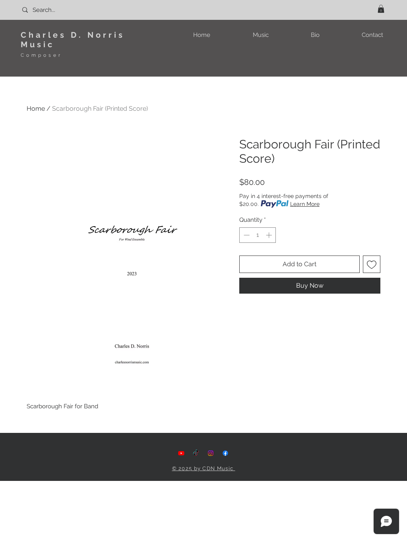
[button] (381, 9)
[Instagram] (210, 453)
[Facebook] (225, 453)
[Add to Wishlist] (371, 264)
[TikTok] (196, 453)
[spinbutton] (257, 235)
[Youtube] (181, 453)
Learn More (305, 204)
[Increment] (269, 235)
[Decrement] (245, 235)
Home (36, 108)
